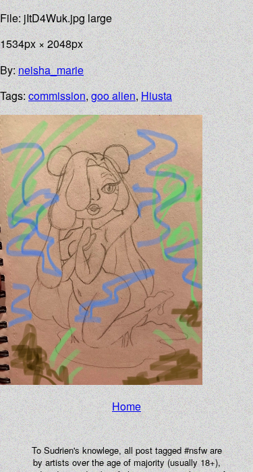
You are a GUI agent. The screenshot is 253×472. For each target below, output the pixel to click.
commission (57, 95)
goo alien (113, 95)
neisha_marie (51, 70)
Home (126, 406)
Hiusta (156, 95)
